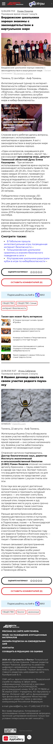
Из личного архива (23, 73)
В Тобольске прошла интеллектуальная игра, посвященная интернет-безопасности (25, 244)
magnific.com (19, 424)
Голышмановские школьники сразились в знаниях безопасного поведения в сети (23, 253)
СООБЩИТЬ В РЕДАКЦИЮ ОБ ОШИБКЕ (22, 651)
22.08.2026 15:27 (8, 371)
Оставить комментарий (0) (26, 282)
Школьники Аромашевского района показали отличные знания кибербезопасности (28, 348)
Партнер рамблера (25, 730)
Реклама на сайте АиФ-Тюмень (20, 631)
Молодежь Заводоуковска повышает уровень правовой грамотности (29, 330)
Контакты (8, 647)
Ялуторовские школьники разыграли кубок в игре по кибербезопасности (26, 260)
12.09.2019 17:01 (8, 11)
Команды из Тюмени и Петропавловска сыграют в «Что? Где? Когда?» (29, 339)
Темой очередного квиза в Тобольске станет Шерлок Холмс (29, 356)
